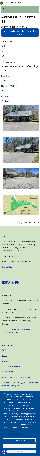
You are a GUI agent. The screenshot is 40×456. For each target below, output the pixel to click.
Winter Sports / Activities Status (16, 377)
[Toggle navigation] (37, 3)
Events (5, 361)
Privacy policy (10, 431)
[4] (21, 151)
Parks (4, 355)
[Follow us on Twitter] (12, 283)
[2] (21, 180)
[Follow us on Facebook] (8, 283)
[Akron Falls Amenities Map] (21, 206)
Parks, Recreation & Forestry (12, 2)
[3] (21, 119)
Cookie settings (19, 440)
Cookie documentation (13, 434)
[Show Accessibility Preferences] (4, 451)
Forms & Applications (11, 366)
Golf (4, 350)
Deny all (19, 446)
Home (5, 9)
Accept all (19, 451)
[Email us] (4, 283)
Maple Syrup (7, 371)
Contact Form (8, 267)
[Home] (16, 283)
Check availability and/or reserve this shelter (20, 32)
